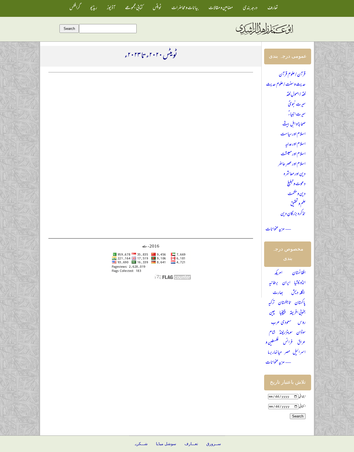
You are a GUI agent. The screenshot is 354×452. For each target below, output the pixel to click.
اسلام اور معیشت (293, 154)
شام (272, 333)
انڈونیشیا (300, 283)
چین (272, 313)
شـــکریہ (140, 444)
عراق (301, 343)
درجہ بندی (250, 8)
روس (302, 323)
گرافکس (74, 8)
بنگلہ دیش (298, 293)
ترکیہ (271, 303)
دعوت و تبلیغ (296, 184)
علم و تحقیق (298, 204)
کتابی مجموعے (134, 8)
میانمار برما (275, 353)
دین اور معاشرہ (294, 174)
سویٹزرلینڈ (286, 333)
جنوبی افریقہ (298, 313)
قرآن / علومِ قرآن (292, 75)
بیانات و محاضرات (185, 8)
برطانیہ (273, 283)
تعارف (272, 8)
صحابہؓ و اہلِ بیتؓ (294, 124)
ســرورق (213, 444)
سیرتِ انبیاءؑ (297, 114)
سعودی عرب (281, 323)
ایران (286, 283)
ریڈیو (93, 8)
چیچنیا (282, 313)
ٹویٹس (157, 8)
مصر (287, 353)
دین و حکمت (297, 194)
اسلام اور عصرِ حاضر (292, 164)
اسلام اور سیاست (293, 134)
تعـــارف (191, 444)
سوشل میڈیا (166, 444)
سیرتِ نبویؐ (297, 104)
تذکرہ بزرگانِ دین (293, 214)
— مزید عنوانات (278, 229)
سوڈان (301, 333)
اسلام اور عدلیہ (295, 144)
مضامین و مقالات (221, 8)
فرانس (288, 343)
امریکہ (278, 273)
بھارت (278, 293)
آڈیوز (111, 8)
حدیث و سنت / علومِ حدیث (286, 85)
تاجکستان (284, 303)
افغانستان (299, 273)
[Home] (264, 35)
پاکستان (300, 303)
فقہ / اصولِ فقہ (296, 94)
